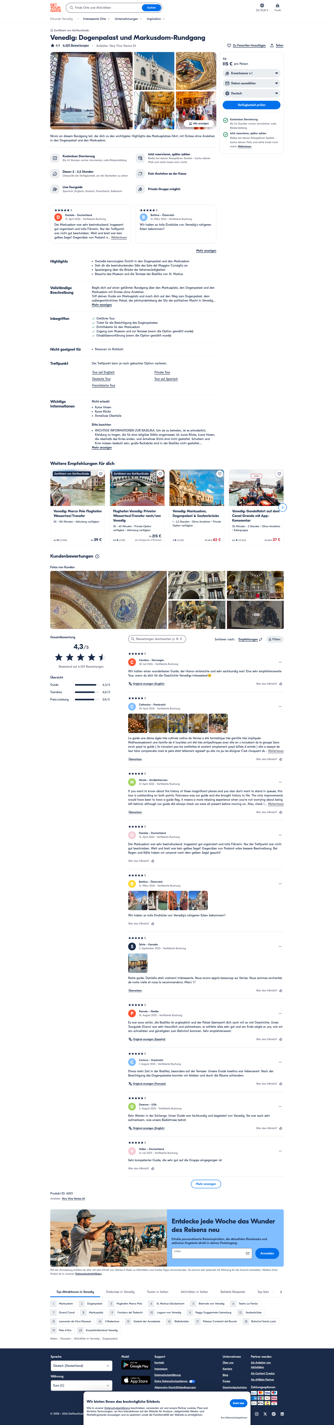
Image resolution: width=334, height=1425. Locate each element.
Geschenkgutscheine (235, 1387)
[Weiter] (282, 507)
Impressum (161, 1368)
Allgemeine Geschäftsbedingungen (175, 1387)
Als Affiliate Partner (262, 1379)
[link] (77, 507)
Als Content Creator (263, 1373)
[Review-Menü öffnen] (280, 662)
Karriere (227, 1368)
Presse (226, 1381)
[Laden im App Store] (135, 1380)
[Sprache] (262, 5)
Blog (225, 1375)
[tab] (75, 1292)
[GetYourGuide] (55, 8)
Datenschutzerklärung (167, 1375)
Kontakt (159, 1362)
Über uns (228, 1362)
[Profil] (277, 5)
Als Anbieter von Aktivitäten (261, 1365)
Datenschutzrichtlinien (88, 1273)
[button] (69, 45)
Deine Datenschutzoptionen (171, 1381)
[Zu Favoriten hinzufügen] (100, 473)
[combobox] (104, 7)
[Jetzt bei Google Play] (135, 1365)
